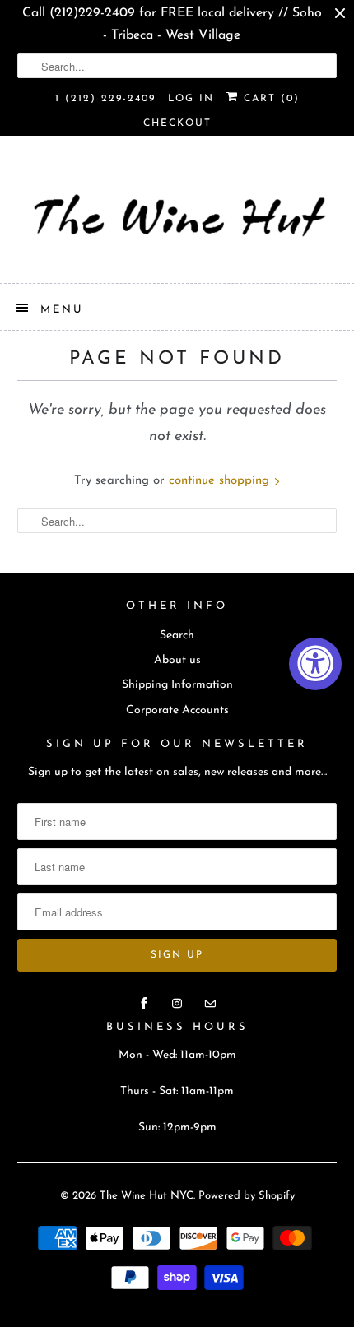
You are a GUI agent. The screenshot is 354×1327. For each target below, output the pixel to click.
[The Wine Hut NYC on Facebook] (144, 1003)
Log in (191, 99)
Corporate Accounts (177, 710)
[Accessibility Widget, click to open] (315, 664)
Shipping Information (177, 685)
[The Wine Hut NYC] (177, 215)
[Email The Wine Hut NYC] (210, 1003)
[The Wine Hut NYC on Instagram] (177, 1003)
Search (177, 635)
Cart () (269, 99)
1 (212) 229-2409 (105, 99)
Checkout (177, 123)
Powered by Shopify (246, 1195)
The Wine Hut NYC (146, 1195)
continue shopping (221, 481)
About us (177, 660)
